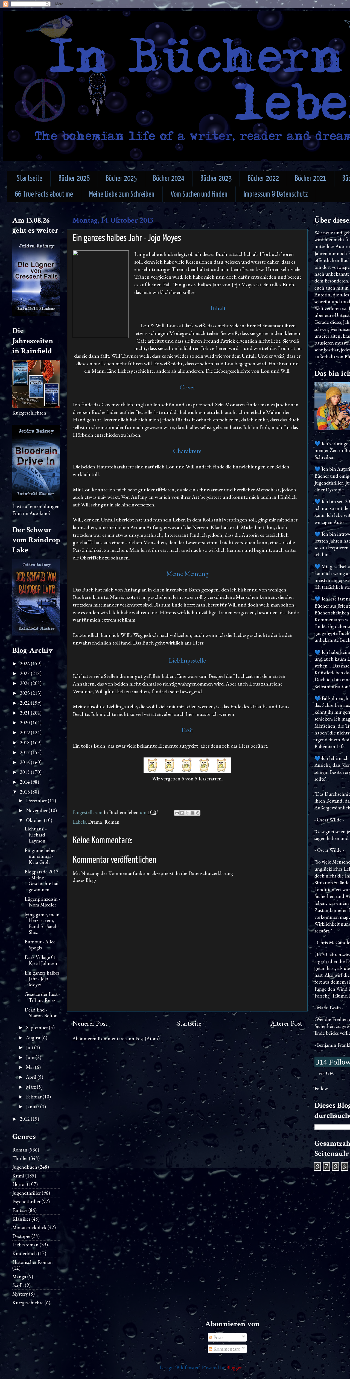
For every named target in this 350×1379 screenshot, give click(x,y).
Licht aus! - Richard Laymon (36, 835)
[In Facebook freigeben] (192, 813)
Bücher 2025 (121, 178)
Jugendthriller (26, 1193)
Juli (30, 1047)
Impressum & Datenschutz (276, 194)
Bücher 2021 (310, 178)
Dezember (37, 800)
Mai (30, 1067)
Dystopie (21, 1236)
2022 (25, 703)
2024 (25, 683)
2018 (25, 742)
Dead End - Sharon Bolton (41, 1013)
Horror (19, 1184)
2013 (25, 792)
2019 (25, 732)
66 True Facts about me (44, 194)
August (34, 1037)
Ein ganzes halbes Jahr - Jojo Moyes (42, 979)
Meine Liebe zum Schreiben (121, 194)
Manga (19, 1276)
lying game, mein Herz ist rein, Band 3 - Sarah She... (42, 923)
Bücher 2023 (216, 178)
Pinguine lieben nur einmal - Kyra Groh (41, 856)
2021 (25, 713)
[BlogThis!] (182, 813)
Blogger (234, 1367)
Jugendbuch (24, 1167)
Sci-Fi (18, 1285)
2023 (25, 693)
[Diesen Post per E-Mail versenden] (177, 813)
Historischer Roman (32, 1262)
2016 (25, 762)
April (31, 1077)
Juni (31, 1057)
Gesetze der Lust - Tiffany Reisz (42, 997)
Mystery (20, 1294)
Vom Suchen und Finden (199, 194)
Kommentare (226, 1349)
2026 (25, 663)
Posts (217, 1337)
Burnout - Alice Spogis (40, 944)
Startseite (29, 178)
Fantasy (19, 1210)
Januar (33, 1106)
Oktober (35, 820)
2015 (25, 772)
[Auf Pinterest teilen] (197, 813)
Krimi (18, 1176)
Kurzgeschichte (27, 1302)
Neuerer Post (89, 1023)
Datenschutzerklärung (210, 873)
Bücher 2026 (74, 178)
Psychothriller (26, 1201)
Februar (34, 1097)
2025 (25, 673)
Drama (95, 822)
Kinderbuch (24, 1253)
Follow (321, 1088)
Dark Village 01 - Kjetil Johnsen (42, 960)
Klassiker (21, 1219)
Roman (111, 822)
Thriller (20, 1158)
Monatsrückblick (29, 1227)
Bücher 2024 (168, 178)
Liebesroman (25, 1244)
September (37, 1027)
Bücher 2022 (263, 178)
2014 (25, 782)
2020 (25, 722)
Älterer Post (286, 1023)
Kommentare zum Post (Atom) (129, 1038)
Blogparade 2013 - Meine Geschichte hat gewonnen (42, 880)
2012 (25, 1119)
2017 (25, 752)
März (31, 1087)
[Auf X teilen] (187, 813)
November (37, 810)
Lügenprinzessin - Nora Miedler (42, 902)
